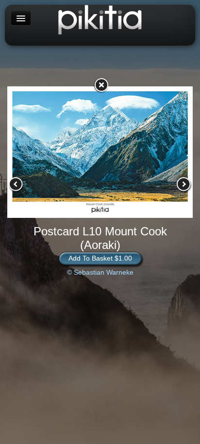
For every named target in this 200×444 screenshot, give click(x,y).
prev (16, 184)
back (101, 85)
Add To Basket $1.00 (100, 258)
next (184, 184)
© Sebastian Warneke (100, 272)
